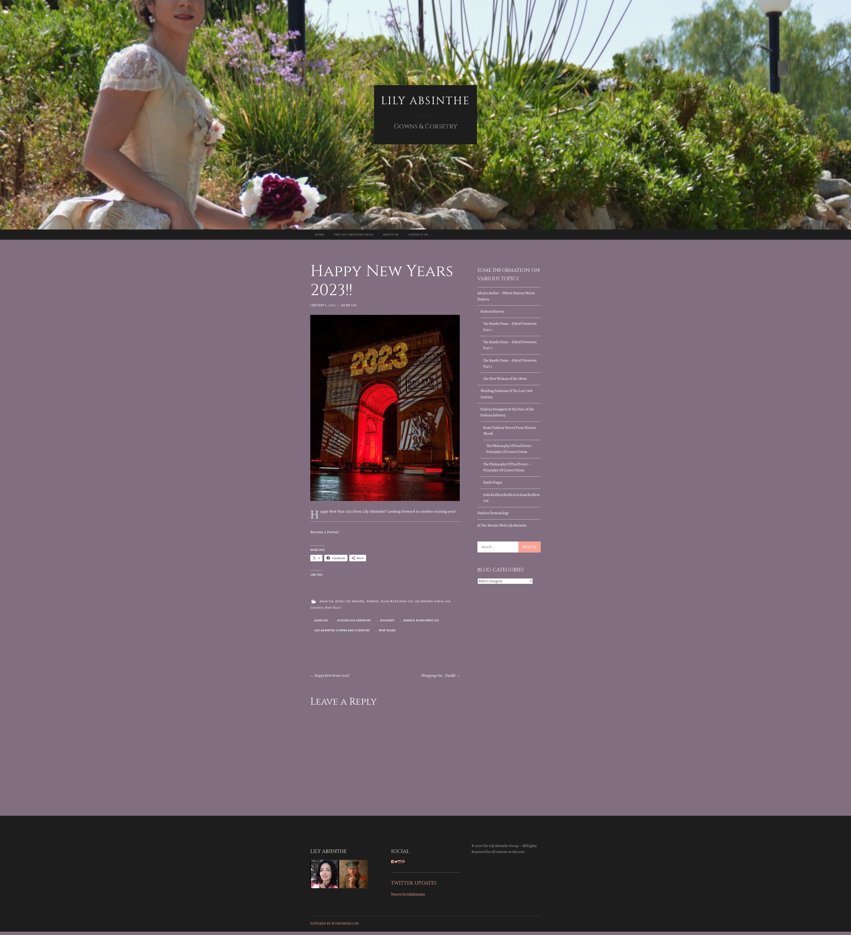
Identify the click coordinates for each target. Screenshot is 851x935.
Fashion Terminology (493, 513)
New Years (387, 630)
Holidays (373, 601)
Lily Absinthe (425, 101)
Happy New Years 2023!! (330, 675)
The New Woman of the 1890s (505, 378)
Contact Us (418, 234)
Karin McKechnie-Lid (397, 601)
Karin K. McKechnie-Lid (421, 620)
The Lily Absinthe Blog (353, 234)
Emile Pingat (492, 482)
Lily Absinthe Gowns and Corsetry (342, 630)
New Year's (333, 608)
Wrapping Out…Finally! (440, 675)
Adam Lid (349, 305)
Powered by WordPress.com (334, 923)
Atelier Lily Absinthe (350, 601)
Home (319, 234)
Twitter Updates (413, 883)
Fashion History (492, 311)
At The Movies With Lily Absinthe (502, 525)
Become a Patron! (324, 532)
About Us (390, 234)
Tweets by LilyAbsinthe (408, 894)
